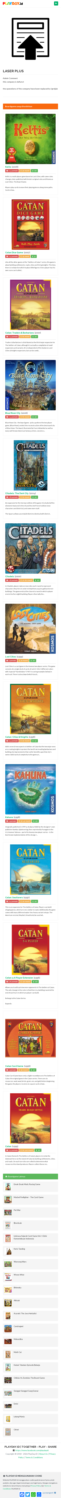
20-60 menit (27, 580)
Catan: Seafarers (14, 897)
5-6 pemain (13, 981)
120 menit (26, 981)
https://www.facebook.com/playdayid (32, 1450)
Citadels (9, 576)
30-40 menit (25, 821)
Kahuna (9, 817)
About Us (43, 1454)
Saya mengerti (47, 1492)
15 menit (25, 256)
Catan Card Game (14, 1066)
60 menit (26, 336)
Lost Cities (10, 657)
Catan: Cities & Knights (17, 737)
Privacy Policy (36, 1486)
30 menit (26, 171)
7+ (35, 256)
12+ (35, 741)
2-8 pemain (13, 497)
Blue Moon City (13, 413)
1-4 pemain (13, 256)
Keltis (8, 167)
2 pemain (12, 660)
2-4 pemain (13, 171)
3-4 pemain (13, 741)
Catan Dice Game (14, 252)
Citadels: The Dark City (17, 493)
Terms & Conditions (34, 1457)
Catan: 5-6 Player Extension (19, 978)
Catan (8, 1146)
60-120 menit (27, 1150)
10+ (35, 171)
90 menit (26, 741)
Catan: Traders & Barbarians (19, 333)
